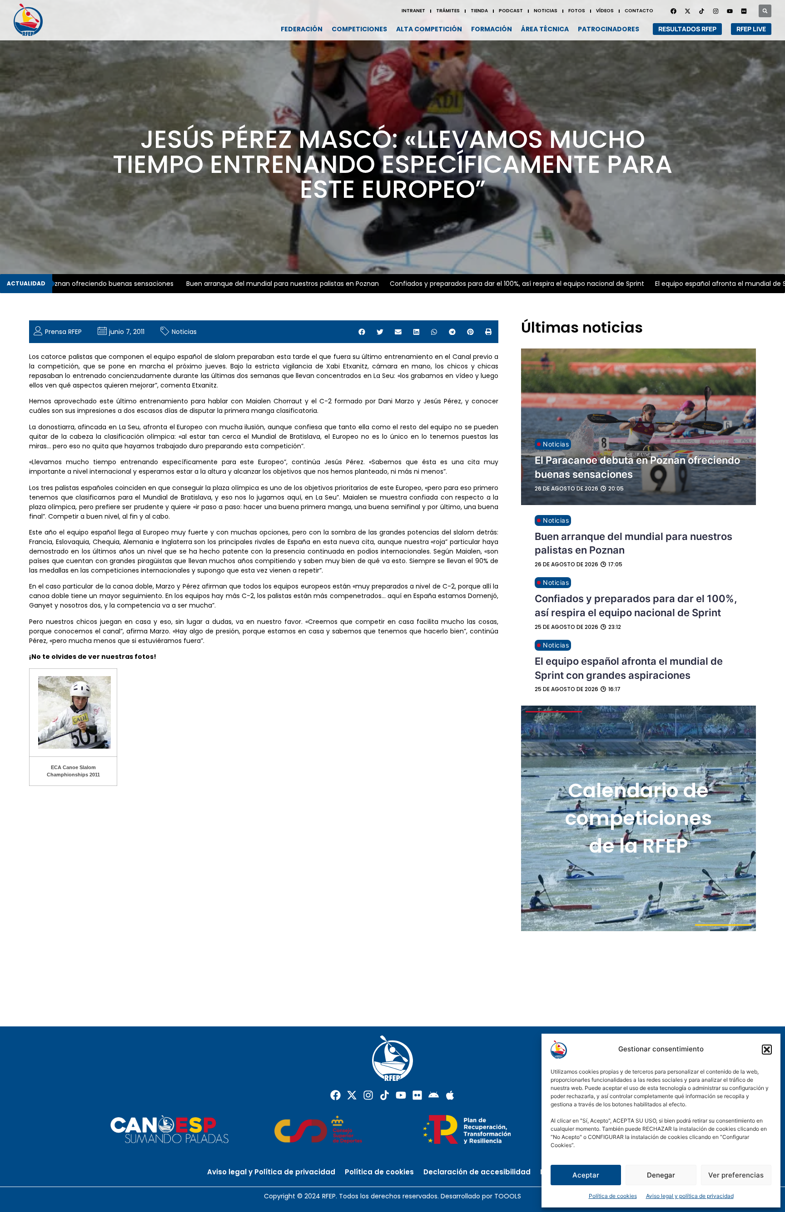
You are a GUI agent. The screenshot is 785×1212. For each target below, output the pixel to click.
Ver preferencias (736, 1175)
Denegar (661, 1175)
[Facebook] (673, 11)
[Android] (433, 1095)
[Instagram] (715, 11)
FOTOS (576, 10)
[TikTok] (701, 11)
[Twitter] (687, 11)
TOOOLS (507, 1196)
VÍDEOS (605, 10)
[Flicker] (744, 11)
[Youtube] (729, 11)
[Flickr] (417, 1095)
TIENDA (479, 10)
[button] (766, 1049)
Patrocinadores (608, 29)
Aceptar (585, 1175)
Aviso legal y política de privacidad (690, 1195)
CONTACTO (639, 10)
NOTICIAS (545, 10)
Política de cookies (613, 1195)
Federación (302, 29)
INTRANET (413, 10)
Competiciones (359, 29)
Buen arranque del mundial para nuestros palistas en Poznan (251, 283)
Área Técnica (545, 29)
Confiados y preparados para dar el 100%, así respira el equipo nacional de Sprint (485, 283)
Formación (491, 29)
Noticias (184, 331)
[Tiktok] (384, 1095)
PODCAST (511, 10)
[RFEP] (32, 20)
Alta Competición (429, 29)
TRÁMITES (448, 10)
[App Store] (450, 1095)
